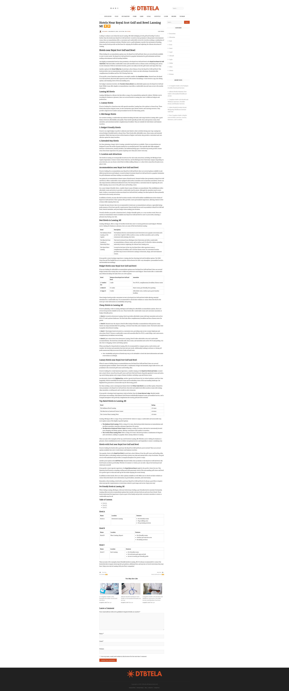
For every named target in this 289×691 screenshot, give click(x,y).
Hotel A (105, 503)
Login (166, 16)
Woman (182, 16)
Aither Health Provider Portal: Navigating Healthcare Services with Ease (177, 110)
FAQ (146, 687)
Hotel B (105, 505)
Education (107, 16)
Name (101, 633)
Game (141, 16)
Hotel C (105, 507)
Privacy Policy (140, 687)
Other (170, 67)
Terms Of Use (132, 687)
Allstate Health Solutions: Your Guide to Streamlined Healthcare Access (131, 598)
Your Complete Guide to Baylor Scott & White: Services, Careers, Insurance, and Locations (177, 117)
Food (116, 16)
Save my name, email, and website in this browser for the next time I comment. (124, 656)
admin (105, 31)
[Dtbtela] (144, 671)
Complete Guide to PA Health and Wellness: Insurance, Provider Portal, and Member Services (153, 598)
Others (129, 31)
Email (101, 641)
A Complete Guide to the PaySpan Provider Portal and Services (108, 598)
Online (173, 16)
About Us (150, 687)
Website (101, 649)
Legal (149, 16)
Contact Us (156, 687)
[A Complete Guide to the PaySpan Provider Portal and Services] (109, 588)
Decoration (125, 16)
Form (134, 16)
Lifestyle (157, 16)
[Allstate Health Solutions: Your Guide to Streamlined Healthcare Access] (131, 588)
